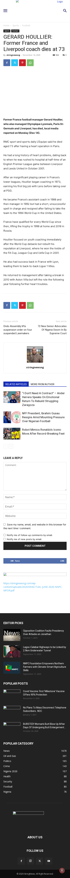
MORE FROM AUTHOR (42, 384)
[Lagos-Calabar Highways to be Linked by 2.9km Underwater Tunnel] (11, 651)
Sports (16, 25)
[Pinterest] (22, 62)
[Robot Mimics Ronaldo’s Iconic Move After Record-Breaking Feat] (11, 434)
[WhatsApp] (30, 62)
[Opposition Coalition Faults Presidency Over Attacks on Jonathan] (11, 635)
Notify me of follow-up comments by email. (30, 535)
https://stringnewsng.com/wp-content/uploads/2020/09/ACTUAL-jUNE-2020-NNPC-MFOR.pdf (33, 587)
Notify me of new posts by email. (24, 539)
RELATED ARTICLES (16, 384)
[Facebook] (6, 62)
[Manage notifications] (62, 870)
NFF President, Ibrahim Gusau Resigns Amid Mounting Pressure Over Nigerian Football (43, 417)
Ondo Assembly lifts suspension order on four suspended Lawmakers (17, 330)
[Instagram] (30, 861)
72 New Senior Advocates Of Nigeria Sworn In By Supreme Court (52, 330)
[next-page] (11, 446)
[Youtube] (48, 861)
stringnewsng (13, 55)
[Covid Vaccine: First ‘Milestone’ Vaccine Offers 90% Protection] (11, 695)
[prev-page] (5, 446)
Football (26, 25)
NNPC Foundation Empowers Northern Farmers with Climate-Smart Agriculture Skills (44, 667)
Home (6, 25)
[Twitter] (14, 62)
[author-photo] (35, 362)
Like (62, 560)
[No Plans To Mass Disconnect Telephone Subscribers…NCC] (11, 712)
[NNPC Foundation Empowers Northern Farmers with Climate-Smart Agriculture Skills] (11, 668)
